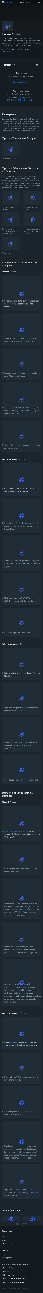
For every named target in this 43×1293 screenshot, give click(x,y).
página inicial (30, 1192)
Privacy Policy (6, 1271)
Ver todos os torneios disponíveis (20, 100)
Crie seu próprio (8, 52)
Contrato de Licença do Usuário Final (13, 1282)
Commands (5, 1250)
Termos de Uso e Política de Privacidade (15, 1264)
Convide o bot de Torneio (15, 831)
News (3, 1254)
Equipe (4, 1240)
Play (3, 1237)
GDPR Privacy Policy (8, 1275)
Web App (14, 1042)
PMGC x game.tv (7, 1258)
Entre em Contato (7, 1244)
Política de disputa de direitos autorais (14, 1278)
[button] (17, 1224)
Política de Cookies (8, 1268)
